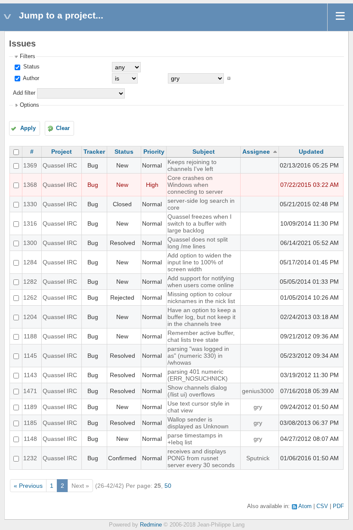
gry (258, 406)
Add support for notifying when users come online (200, 281)
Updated (311, 151)
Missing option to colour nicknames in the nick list (201, 297)
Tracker (94, 151)
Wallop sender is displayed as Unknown (198, 423)
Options (29, 105)
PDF (338, 506)
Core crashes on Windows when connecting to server (195, 184)
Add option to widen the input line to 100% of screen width (199, 262)
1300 (30, 242)
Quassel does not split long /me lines (197, 243)
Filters (27, 56)
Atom (305, 506)
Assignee (256, 151)
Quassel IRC (60, 165)
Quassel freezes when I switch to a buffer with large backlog (199, 223)
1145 (30, 355)
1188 (30, 336)
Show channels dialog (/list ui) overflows (197, 391)
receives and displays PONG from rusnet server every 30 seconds (201, 458)
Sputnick (257, 458)
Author (30, 78)
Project (61, 151)
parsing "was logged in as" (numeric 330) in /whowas (198, 355)
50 (167, 485)
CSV (322, 506)
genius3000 (258, 390)
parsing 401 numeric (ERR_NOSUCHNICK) (197, 375)
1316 (30, 223)
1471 (30, 390)
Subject (203, 151)
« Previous (28, 485)
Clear (63, 128)
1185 (30, 422)
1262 (30, 297)
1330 (30, 204)
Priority (153, 151)
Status (31, 67)
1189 (30, 406)
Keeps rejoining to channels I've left (192, 165)
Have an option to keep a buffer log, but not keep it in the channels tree (201, 317)
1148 (30, 438)
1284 (30, 262)
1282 (30, 281)
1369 (30, 165)
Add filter (24, 93)
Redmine (151, 525)
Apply (28, 128)
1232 (30, 458)
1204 (30, 316)
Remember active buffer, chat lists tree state (201, 336)
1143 (30, 375)
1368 (30, 184)
